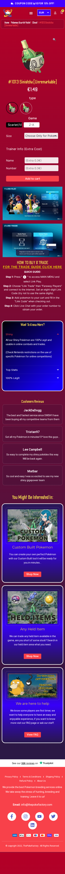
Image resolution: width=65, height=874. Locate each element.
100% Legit (13, 378)
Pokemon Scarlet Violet (21, 22)
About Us (41, 781)
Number (11, 168)
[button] (31, 13)
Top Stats (12, 369)
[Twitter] (53, 816)
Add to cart (32, 178)
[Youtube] (39, 816)
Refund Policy (26, 781)
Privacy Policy (11, 777)
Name (10, 160)
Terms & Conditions (32, 777)
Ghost (34, 22)
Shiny (9, 334)
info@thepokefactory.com (36, 804)
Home (7, 22)
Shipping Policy (53, 777)
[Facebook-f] (11, 816)
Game (32, 118)
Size (9, 136)
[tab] (32, 334)
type (32, 98)
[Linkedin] (32, 825)
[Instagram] (25, 816)
